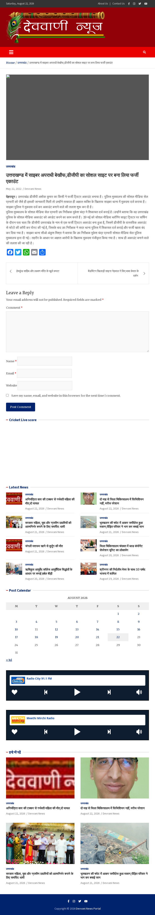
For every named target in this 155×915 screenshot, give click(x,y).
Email (11, 373)
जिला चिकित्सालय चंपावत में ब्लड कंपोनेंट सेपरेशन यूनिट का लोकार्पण (121, 548)
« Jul (9, 660)
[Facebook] (129, 4)
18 (36, 637)
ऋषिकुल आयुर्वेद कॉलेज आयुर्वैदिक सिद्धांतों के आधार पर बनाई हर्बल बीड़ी (48, 571)
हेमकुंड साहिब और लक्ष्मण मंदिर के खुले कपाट (37, 271)
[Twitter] (140, 4)
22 (118, 637)
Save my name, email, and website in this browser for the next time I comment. (65, 395)
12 (56, 629)
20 (77, 637)
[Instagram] (134, 4)
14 (97, 629)
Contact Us (118, 3)
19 (56, 637)
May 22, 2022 (13, 189)
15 (118, 629)
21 (97, 637)
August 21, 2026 (34, 532)
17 (16, 637)
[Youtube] (146, 4)
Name (11, 361)
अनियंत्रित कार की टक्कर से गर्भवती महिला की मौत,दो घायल (38, 808)
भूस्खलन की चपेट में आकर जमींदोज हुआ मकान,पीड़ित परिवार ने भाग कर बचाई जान (122, 525)
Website (11, 385)
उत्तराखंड (10, 166)
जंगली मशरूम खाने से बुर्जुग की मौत (44, 546)
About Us (103, 3)
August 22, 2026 (34, 508)
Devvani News (33, 189)
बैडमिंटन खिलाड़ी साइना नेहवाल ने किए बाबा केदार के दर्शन (113, 273)
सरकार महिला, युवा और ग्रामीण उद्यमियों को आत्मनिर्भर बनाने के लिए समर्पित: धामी (48, 525)
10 (16, 629)
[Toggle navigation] (11, 52)
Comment (14, 307)
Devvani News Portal (88, 908)
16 (138, 629)
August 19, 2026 (109, 578)
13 (77, 629)
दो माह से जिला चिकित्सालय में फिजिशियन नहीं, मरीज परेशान (113, 808)
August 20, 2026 (109, 555)
